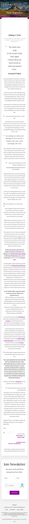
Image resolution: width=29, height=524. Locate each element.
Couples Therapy (8, 38)
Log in (14, 521)
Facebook (19, 442)
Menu (25, 3)
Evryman (8, 321)
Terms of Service (16, 519)
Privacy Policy (24, 519)
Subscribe (14, 492)
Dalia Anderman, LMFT (8, 4)
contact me (18, 381)
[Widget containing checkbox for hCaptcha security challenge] (14, 485)
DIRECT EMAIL (19, 435)
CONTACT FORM (20, 437)
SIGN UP (23, 257)
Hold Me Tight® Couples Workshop (18, 254)
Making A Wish (14, 35)
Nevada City (14, 516)
